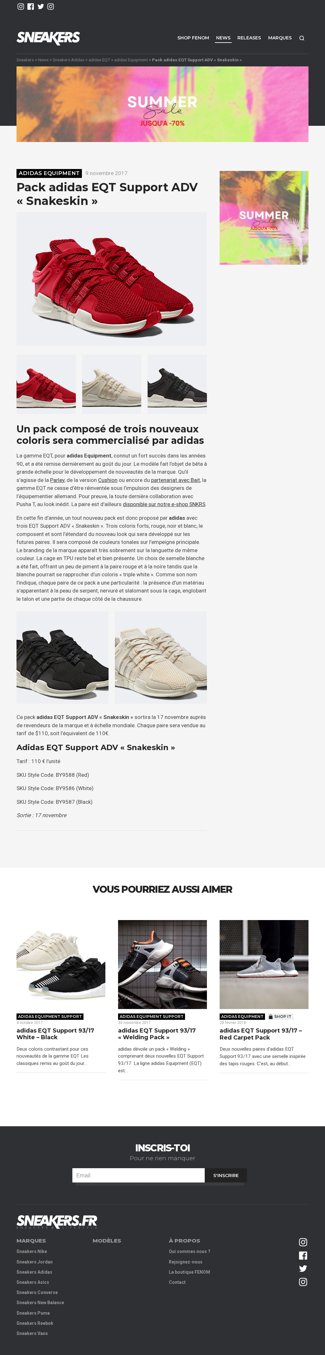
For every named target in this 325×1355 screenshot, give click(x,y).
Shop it (282, 1016)
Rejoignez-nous (185, 1261)
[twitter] (40, 6)
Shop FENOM (193, 38)
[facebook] (30, 6)
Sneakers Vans (32, 1333)
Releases (249, 38)
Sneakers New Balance (40, 1302)
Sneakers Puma (33, 1313)
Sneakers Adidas (68, 59)
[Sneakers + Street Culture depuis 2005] (57, 1222)
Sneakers (25, 59)
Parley (57, 480)
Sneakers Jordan (35, 1261)
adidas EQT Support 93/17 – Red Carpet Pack (261, 1034)
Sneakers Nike (32, 1251)
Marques (280, 38)
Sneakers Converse (37, 1292)
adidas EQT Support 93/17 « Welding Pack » (157, 1034)
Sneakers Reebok (35, 1323)
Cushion (107, 480)
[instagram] (21, 6)
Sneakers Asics (33, 1282)
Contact (177, 1282)
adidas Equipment (131, 59)
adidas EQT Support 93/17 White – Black (55, 1034)
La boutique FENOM (189, 1272)
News (223, 38)
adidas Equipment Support (50, 1016)
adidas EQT (99, 59)
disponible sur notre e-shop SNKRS (164, 504)
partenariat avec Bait (175, 480)
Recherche (301, 38)
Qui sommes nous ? (189, 1251)
